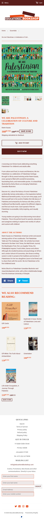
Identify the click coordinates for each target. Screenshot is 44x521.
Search (22, 424)
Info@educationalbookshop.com (22, 465)
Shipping (5, 135)
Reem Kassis (6, 128)
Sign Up (38, 486)
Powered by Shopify (31, 513)
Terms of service (22, 427)
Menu (6, 3)
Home (4, 30)
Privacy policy (22, 430)
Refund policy (22, 432)
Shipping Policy (22, 435)
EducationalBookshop (16, 513)
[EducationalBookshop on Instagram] (23, 507)
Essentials (13, 30)
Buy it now (22, 151)
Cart (40, 3)
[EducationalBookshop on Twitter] (16, 507)
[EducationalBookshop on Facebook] (19, 507)
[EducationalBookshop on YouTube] (27, 507)
